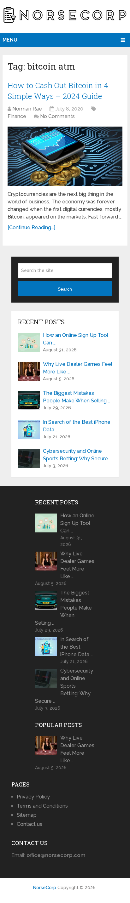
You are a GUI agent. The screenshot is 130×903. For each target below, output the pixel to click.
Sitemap (27, 815)
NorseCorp (44, 887)
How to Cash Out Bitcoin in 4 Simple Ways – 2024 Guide (58, 90)
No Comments (57, 116)
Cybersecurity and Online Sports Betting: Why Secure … (77, 455)
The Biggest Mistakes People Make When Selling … (76, 397)
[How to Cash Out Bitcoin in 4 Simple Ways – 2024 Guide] (65, 156)
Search (65, 289)
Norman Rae (27, 109)
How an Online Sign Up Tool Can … (75, 339)
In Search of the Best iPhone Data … (76, 426)
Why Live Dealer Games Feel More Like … (77, 368)
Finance (17, 116)
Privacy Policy (33, 797)
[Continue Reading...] (31, 227)
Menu (10, 40)
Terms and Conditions (42, 806)
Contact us (29, 824)
